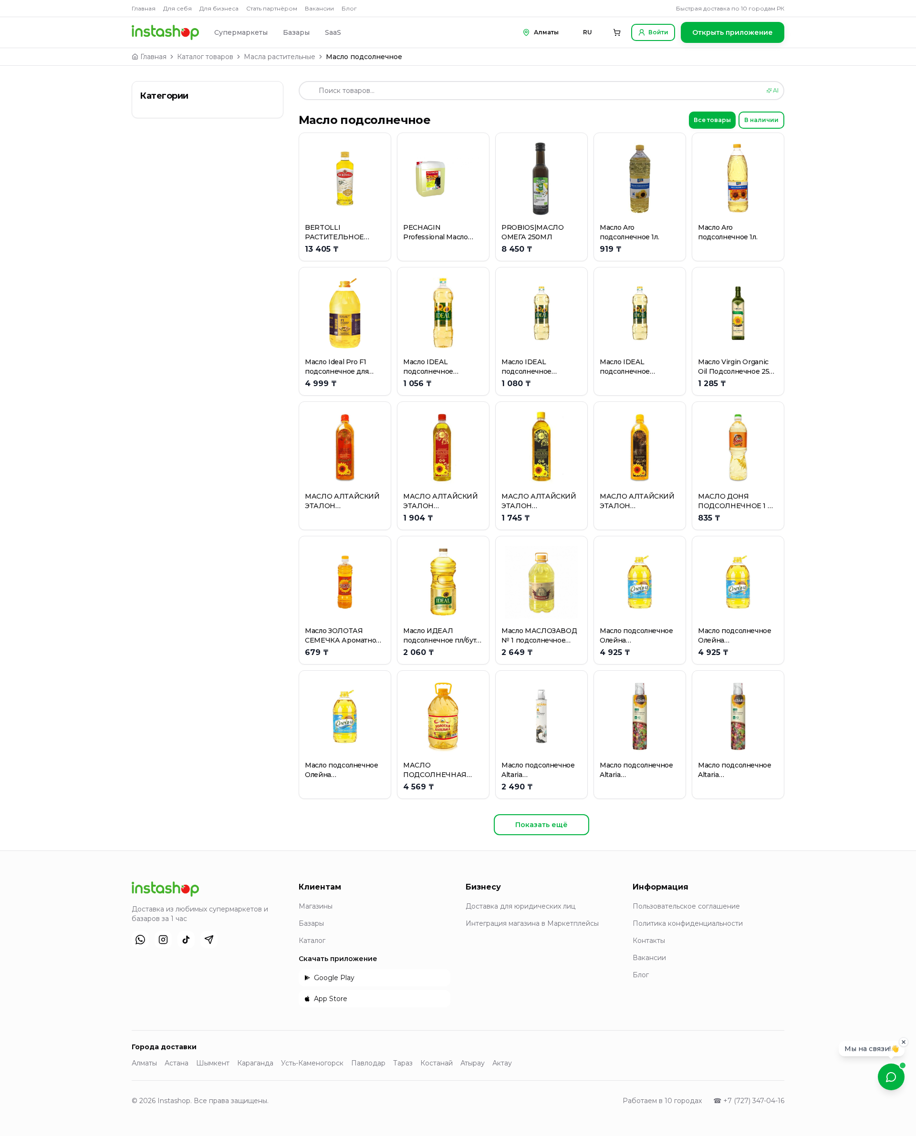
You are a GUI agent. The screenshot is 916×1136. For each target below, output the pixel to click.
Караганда (255, 1063)
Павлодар (368, 1063)
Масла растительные (279, 56)
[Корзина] (616, 32)
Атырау (472, 1063)
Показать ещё (541, 824)
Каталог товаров (205, 56)
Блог (349, 8)
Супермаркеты (241, 32)
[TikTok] (186, 939)
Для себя (177, 8)
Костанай (436, 1063)
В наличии (761, 119)
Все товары (712, 119)
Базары (296, 32)
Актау (502, 1063)
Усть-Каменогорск (312, 1063)
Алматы (144, 1063)
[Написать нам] (891, 1077)
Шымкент (212, 1063)
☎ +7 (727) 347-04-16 (748, 1100)
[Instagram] (163, 939)
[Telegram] (209, 939)
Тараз (403, 1063)
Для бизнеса (219, 8)
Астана (176, 1063)
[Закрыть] (903, 1044)
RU (587, 32)
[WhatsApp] (140, 939)
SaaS (333, 32)
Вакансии (319, 8)
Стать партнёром (271, 8)
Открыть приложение (732, 32)
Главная (144, 8)
